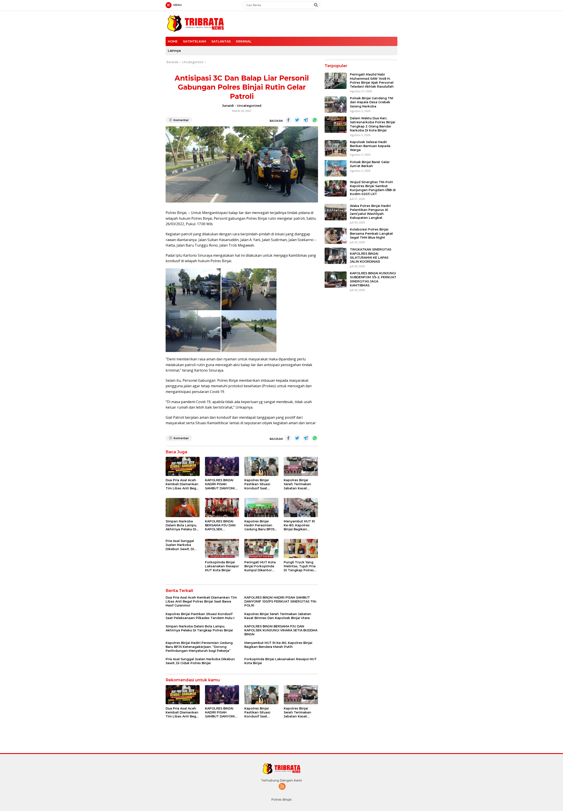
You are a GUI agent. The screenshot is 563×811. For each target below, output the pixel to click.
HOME (173, 41)
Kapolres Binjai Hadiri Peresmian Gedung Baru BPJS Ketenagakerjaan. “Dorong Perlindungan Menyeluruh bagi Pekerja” (259, 525)
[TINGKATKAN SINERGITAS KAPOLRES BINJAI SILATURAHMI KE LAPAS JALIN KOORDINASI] (336, 256)
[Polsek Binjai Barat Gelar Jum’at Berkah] (336, 168)
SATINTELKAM (194, 41)
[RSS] (282, 787)
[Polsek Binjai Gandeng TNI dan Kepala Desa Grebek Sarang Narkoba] (336, 104)
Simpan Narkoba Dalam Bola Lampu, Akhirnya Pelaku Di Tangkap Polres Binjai (181, 525)
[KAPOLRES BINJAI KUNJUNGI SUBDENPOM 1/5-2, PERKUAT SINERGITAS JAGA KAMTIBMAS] (336, 279)
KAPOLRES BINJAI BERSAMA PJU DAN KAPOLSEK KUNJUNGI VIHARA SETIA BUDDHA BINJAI (220, 525)
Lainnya (174, 51)
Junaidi (228, 106)
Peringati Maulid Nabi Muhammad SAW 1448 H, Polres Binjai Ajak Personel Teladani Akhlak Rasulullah (372, 81)
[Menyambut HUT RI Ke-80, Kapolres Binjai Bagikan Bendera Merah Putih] (301, 507)
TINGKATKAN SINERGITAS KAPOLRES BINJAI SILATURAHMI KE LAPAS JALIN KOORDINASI (370, 256)
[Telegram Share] (306, 120)
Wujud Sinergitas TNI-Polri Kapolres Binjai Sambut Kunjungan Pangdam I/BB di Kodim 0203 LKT (373, 188)
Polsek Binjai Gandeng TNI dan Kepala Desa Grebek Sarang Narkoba (371, 102)
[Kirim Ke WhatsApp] (314, 120)
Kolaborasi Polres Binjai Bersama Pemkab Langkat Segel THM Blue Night (371, 234)
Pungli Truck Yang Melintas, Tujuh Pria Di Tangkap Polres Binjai (300, 566)
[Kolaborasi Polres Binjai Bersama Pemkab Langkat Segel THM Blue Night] (336, 236)
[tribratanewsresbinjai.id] (195, 23)
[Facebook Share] (288, 120)
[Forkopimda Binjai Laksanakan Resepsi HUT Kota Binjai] (222, 548)
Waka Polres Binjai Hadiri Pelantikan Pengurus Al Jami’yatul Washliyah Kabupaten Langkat (370, 212)
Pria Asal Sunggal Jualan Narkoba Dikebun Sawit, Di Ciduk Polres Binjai (181, 545)
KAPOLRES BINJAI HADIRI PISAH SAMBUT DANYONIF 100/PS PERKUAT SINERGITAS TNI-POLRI (221, 484)
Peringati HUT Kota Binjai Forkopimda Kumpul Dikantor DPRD (260, 566)
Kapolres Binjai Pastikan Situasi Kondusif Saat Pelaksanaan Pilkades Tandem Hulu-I (258, 484)
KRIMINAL (244, 41)
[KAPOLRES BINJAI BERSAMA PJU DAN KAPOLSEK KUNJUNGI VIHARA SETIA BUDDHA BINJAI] (222, 507)
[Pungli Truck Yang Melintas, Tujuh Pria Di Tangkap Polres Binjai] (301, 548)
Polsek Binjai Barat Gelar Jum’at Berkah (370, 164)
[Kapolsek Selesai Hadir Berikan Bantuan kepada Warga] (336, 148)
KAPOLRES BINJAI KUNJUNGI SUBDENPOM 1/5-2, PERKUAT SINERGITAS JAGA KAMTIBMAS (373, 279)
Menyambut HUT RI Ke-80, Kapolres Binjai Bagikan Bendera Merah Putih (301, 525)
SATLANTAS (221, 41)
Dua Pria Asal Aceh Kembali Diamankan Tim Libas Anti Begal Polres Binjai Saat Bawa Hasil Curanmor (182, 484)
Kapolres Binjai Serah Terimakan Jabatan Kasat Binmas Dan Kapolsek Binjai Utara (297, 484)
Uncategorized (249, 106)
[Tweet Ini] (297, 120)
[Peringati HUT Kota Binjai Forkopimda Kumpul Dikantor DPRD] (261, 548)
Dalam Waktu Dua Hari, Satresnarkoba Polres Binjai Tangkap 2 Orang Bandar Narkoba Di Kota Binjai (372, 124)
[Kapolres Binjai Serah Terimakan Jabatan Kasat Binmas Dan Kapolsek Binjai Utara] (301, 466)
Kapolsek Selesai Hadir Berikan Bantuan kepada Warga (370, 146)
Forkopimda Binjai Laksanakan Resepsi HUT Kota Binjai (222, 566)
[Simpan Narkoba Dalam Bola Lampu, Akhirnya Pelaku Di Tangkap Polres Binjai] (183, 507)
